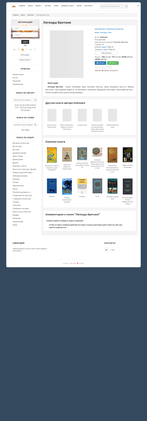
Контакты (89, 6)
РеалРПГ (64, 320)
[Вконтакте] (14, 49)
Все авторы (25, 110)
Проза (15, 189)
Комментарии (18, 74)
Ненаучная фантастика (70, 289)
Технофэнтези (67, 367)
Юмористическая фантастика (73, 413)
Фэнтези (64, 382)
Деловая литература (69, 12)
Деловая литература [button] (44, 12)
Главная (22, 6)
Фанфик (16, 215)
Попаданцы (66, 300)
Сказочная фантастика (70, 331)
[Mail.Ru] (18, 49)
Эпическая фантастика (70, 392)
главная (15, 249)
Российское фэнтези (69, 326)
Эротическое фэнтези (70, 408)
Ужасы (63, 372)
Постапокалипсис (68, 310)
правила (43, 249)
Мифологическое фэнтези (71, 274)
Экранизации (18, 84)
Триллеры (17, 205)
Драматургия (18, 159)
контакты (27, 249)
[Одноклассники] (22, 49)
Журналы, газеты (19, 166)
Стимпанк (65, 356)
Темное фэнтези (67, 362)
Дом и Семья (18, 156)
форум (21, 249)
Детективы (17, 146)
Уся (62, 377)
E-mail (112, 249)
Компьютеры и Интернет (23, 172)
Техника (16, 202)
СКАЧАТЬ (101, 63)
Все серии (25, 130)
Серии (56, 6)
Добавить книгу (67, 6)
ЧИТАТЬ (113, 63)
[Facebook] (35, 49)
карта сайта (36, 249)
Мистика (64, 269)
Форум (79, 6)
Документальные (19, 153)
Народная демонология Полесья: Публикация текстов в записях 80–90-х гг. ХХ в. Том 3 (97, 164)
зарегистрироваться (57, 227)
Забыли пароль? (25, 60)
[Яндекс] (26, 49)
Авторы (48, 6)
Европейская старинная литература (109, 29)
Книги (30, 6)
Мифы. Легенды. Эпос (103, 32)
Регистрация (25, 55)
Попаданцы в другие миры (71, 305)
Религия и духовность (21, 192)
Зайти (25, 42)
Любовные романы (20, 176)
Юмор (15, 225)
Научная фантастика (69, 284)
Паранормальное (68, 295)
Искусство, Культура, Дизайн (24, 169)
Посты (15, 78)
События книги (106, 53)
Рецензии (17, 81)
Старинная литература (22, 199)
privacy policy (17, 251)
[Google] (31, 49)
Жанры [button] (38, 6)
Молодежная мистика (70, 279)
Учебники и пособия (21, 208)
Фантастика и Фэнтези (22, 212)
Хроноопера (66, 387)
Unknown (30, 15)
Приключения (18, 185)
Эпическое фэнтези (69, 398)
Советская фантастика (70, 341)
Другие (15, 163)
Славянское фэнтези (69, 336)
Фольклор (17, 218)
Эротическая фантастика (71, 403)
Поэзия (15, 182)
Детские (16, 149)
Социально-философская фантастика (76, 351)
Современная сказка (69, 346)
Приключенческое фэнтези (72, 315)
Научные (16, 179)
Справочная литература (22, 195)
